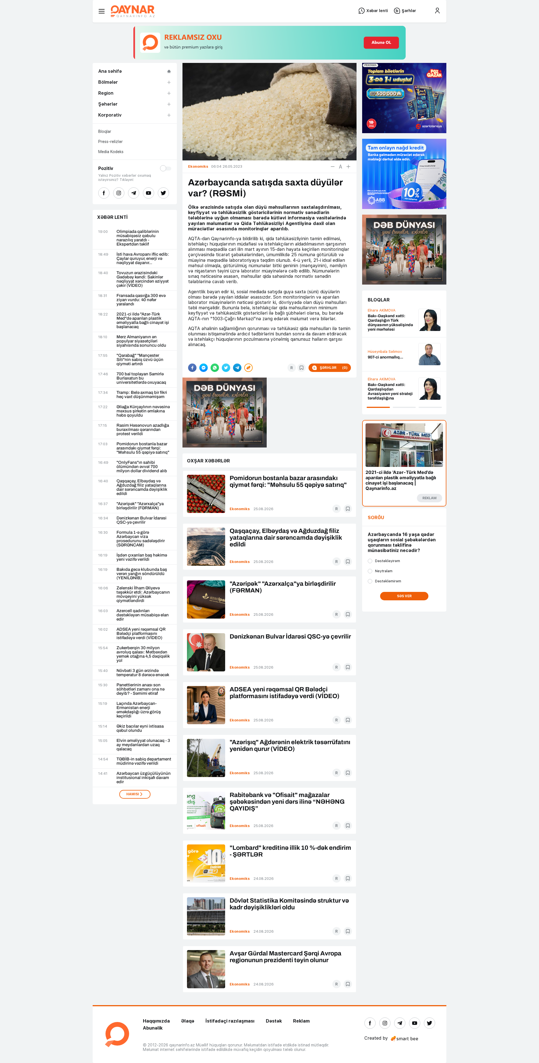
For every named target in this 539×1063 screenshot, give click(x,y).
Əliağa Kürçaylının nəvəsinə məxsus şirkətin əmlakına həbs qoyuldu (143, 411)
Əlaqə (187, 1021)
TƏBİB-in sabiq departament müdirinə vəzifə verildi (144, 761)
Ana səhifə (110, 71)
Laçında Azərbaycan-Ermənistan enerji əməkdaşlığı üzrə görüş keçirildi (139, 709)
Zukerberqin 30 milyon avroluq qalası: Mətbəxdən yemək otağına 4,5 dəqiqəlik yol (143, 654)
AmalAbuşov (379, 317)
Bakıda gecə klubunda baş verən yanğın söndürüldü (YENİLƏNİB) (142, 573)
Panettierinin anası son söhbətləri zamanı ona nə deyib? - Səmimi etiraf (141, 689)
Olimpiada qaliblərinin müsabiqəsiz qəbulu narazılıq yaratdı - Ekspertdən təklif (138, 238)
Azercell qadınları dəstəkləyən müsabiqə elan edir (143, 615)
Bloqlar (104, 131)
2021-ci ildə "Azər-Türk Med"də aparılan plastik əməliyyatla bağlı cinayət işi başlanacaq (143, 320)
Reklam (301, 1021)
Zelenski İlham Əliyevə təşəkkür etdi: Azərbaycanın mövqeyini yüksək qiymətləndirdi (143, 594)
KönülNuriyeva (380, 385)
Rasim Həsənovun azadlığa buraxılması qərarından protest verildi (143, 429)
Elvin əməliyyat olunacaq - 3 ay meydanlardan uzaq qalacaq (143, 745)
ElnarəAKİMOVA (382, 346)
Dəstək (274, 1021)
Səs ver (404, 596)
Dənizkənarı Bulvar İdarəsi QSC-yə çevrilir (141, 520)
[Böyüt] (348, 166)
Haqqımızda (156, 1021)
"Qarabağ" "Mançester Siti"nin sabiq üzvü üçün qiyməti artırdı (140, 359)
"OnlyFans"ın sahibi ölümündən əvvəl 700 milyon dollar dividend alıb (142, 466)
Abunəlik (153, 1028)
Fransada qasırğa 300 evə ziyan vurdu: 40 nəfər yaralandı (141, 300)
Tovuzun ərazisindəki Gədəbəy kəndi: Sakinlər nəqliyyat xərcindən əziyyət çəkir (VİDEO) (143, 279)
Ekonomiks (240, 509)
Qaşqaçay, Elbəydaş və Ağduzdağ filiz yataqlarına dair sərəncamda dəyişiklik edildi (142, 487)
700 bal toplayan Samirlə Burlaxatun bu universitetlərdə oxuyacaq (141, 378)
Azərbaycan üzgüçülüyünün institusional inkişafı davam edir (144, 777)
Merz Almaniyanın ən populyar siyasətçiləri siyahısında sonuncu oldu (141, 341)
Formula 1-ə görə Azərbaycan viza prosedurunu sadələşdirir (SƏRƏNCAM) (141, 538)
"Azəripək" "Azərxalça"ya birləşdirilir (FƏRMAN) (140, 506)
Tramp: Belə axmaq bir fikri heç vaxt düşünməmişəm (142, 394)
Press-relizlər (110, 141)
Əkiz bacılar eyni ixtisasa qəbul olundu (140, 728)
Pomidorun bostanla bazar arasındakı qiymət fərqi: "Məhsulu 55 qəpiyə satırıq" (143, 448)
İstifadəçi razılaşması (230, 1021)
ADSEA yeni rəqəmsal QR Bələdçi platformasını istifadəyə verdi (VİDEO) (141, 633)
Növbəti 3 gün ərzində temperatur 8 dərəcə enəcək (143, 673)
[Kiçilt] (332, 166)
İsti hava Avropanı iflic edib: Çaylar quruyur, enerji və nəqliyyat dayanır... (143, 258)
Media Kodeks (111, 151)
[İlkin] (340, 166)
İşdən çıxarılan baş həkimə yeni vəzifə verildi (142, 557)
